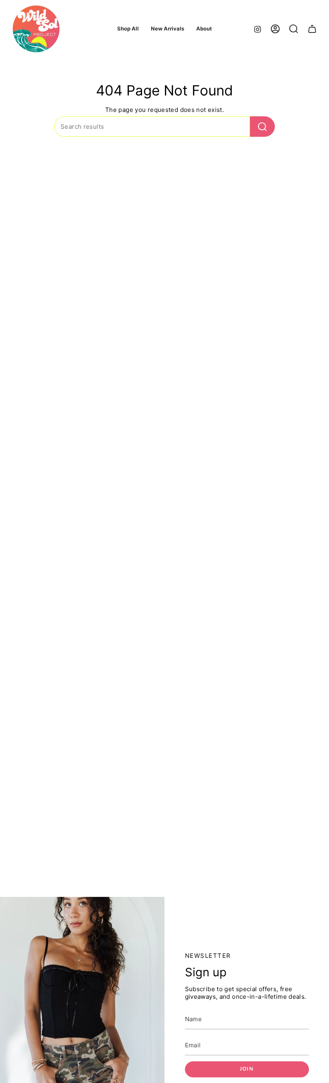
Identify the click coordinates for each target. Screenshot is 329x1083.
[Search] (262, 126)
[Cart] (312, 29)
